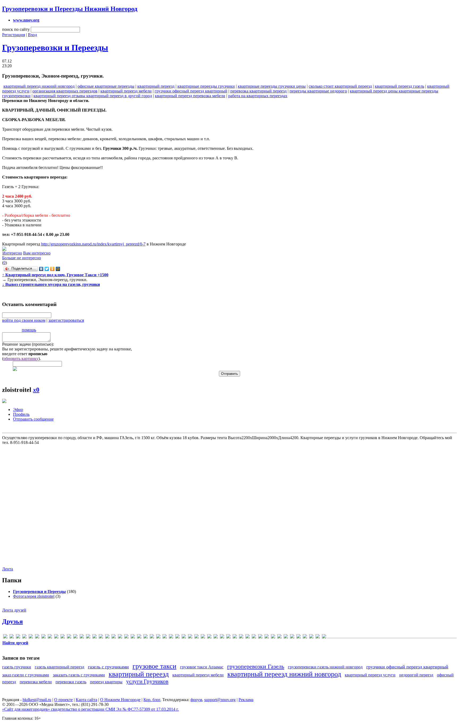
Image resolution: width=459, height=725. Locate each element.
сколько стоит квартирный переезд (340, 86)
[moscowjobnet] (107, 637)
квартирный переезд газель (399, 86)
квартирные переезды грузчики (206, 86)
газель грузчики (16, 667)
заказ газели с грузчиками (25, 675)
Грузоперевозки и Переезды (55, 47)
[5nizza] (5, 637)
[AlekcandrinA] (18, 637)
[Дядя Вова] (215, 637)
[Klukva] (88, 637)
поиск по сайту (16, 29)
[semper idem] (139, 637)
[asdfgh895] (24, 637)
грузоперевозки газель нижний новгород (325, 667)
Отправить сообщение (33, 419)
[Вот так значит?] (196, 637)
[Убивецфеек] (317, 637)
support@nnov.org (220, 699)
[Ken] (81, 637)
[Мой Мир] (58, 268)
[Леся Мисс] (266, 637)
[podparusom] (126, 637)
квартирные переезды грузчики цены (272, 86)
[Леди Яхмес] (260, 637)
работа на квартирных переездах (257, 96)
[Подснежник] (305, 637)
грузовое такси (154, 666)
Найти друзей (15, 643)
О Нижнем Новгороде (120, 699)
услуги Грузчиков (147, 681)
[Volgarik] (164, 637)
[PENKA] (113, 637)
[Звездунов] (228, 637)
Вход (32, 34)
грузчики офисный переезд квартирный (191, 91)
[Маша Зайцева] (285, 637)
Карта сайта (86, 699)
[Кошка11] (241, 637)
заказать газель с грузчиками (79, 675)
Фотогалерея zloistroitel (33, 596)
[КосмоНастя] (234, 637)
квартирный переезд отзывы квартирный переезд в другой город (92, 96)
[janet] (69, 637)
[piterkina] (120, 637)
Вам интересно (36, 253)
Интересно (12, 253)
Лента (7, 569)
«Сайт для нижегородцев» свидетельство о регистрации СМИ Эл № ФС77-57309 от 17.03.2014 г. (90, 709)
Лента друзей (14, 610)
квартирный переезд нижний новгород (39, 86)
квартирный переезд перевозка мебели (190, 96)
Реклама (246, 699)
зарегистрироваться (66, 320)
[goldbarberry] (50, 637)
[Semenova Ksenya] (132, 637)
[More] (101, 637)
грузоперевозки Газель (255, 666)
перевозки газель (71, 682)
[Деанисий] (209, 637)
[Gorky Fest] (62, 637)
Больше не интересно (21, 258)
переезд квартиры (106, 682)
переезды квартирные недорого (318, 91)
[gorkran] (56, 637)
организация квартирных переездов (64, 91)
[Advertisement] (229, 503)
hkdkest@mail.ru (37, 699)
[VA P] (152, 637)
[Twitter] (47, 268)
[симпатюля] (311, 637)
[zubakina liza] (171, 637)
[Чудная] (324, 637)
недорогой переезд (416, 675)
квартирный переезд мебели (126, 91)
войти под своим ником (23, 320)
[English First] (43, 637)
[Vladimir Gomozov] (158, 637)
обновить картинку (21, 358)
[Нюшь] (292, 637)
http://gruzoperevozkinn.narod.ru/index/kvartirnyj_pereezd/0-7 (93, 244)
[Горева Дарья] (203, 637)
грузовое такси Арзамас (201, 667)
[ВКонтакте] (41, 268)
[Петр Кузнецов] (298, 637)
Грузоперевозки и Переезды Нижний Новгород (69, 8)
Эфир (18, 409)
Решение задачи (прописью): (28, 344)
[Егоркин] (222, 637)
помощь (29, 330)
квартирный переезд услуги (370, 675)
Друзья (12, 621)
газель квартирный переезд (59, 667)
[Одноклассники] (52, 268)
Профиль (21, 414)
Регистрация (13, 34)
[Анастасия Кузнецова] (177, 637)
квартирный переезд (156, 86)
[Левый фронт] (254, 637)
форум (196, 699)
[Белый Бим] (183, 637)
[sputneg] (145, 637)
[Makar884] (94, 637)
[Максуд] (273, 637)
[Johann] (75, 637)
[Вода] (190, 637)
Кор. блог (151, 699)
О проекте (63, 699)
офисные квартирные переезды (106, 86)
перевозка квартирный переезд (258, 91)
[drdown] (37, 637)
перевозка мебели (36, 682)
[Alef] (11, 637)
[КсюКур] (247, 637)
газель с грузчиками (108, 666)
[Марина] (279, 637)
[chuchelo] (30, 637)
